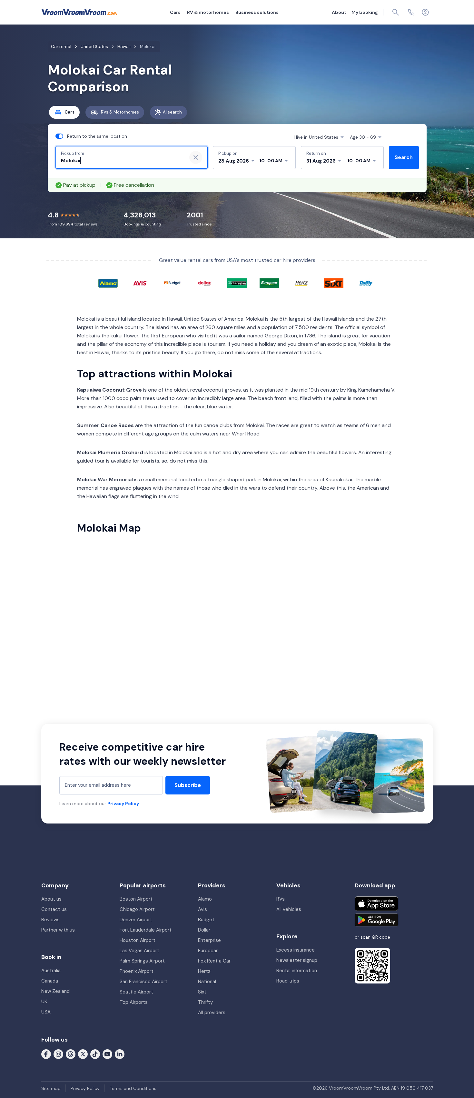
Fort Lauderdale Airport (146, 930)
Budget (206, 919)
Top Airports (134, 1002)
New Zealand (55, 991)
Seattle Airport (136, 992)
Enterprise (209, 940)
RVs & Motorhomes (120, 112)
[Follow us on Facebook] (46, 1054)
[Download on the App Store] (376, 903)
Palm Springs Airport (142, 961)
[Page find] (396, 12)
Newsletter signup (296, 960)
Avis (202, 909)
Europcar (208, 950)
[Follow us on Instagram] (58, 1054)
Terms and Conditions (133, 1088)
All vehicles (288, 909)
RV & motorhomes (208, 12)
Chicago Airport (137, 909)
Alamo (205, 899)
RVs (280, 899)
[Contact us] (411, 12)
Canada (49, 981)
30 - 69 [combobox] (363, 137)
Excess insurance (295, 950)
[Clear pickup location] (195, 157)
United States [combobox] (316, 137)
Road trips (287, 981)
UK (44, 1001)
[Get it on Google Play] (376, 919)
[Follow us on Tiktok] (95, 1054)
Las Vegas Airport (139, 950)
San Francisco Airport (143, 981)
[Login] (425, 12)
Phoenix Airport (136, 971)
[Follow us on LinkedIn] (119, 1054)
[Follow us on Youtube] (107, 1054)
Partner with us (58, 930)
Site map (51, 1088)
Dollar (204, 930)
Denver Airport (136, 919)
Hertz (204, 971)
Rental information (296, 970)
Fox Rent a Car (214, 961)
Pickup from (72, 153)
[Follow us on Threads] (70, 1054)
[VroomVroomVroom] (79, 12)
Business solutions (257, 12)
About (339, 12)
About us (51, 899)
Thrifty (205, 1002)
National (207, 981)
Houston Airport (137, 940)
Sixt (202, 992)
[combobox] (121, 161)
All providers (211, 1012)
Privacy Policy (123, 803)
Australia (51, 970)
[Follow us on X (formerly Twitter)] (83, 1054)
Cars (175, 12)
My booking (364, 12)
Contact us (54, 909)
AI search (172, 112)
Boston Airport (136, 899)
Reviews (50, 919)
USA (46, 1012)
